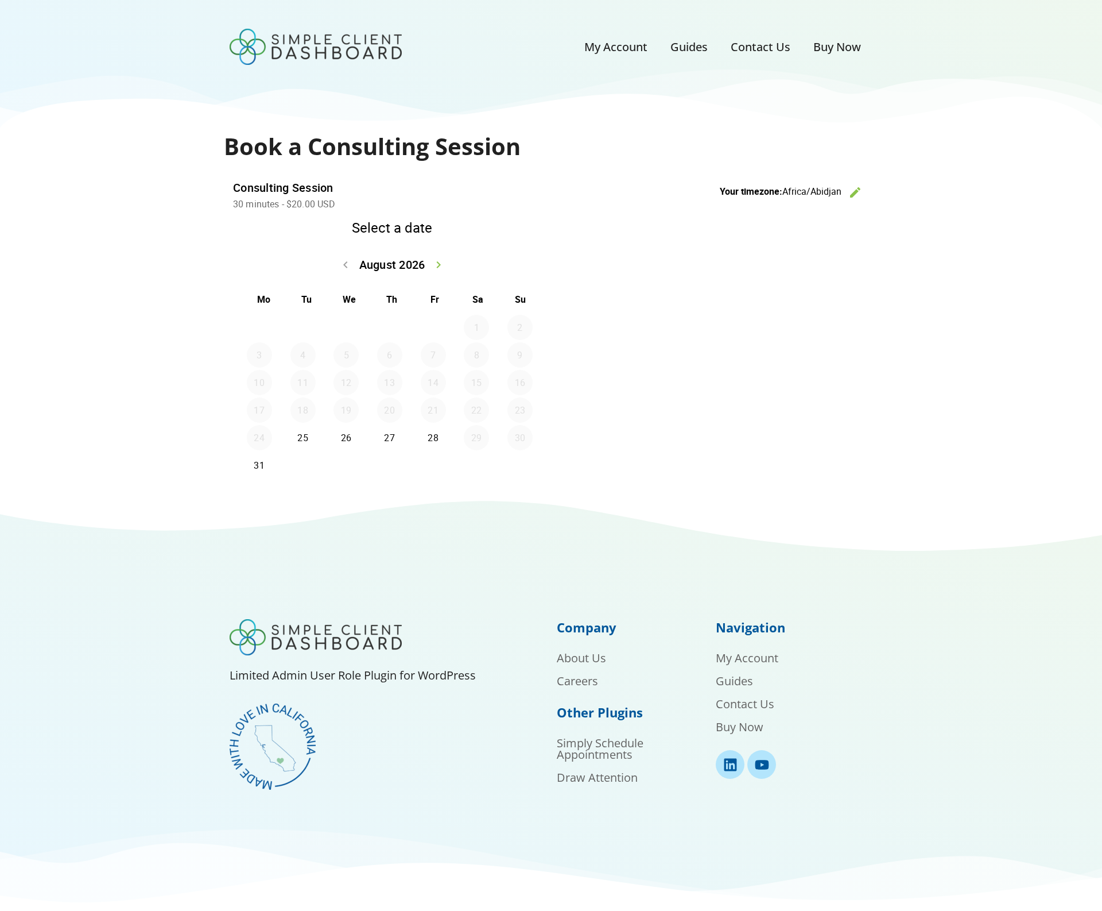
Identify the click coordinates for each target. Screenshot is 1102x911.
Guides (689, 47)
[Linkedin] (730, 764)
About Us (581, 658)
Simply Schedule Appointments (600, 748)
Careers (577, 681)
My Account (615, 47)
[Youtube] (761, 764)
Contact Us (760, 47)
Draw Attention (597, 777)
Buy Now (837, 47)
